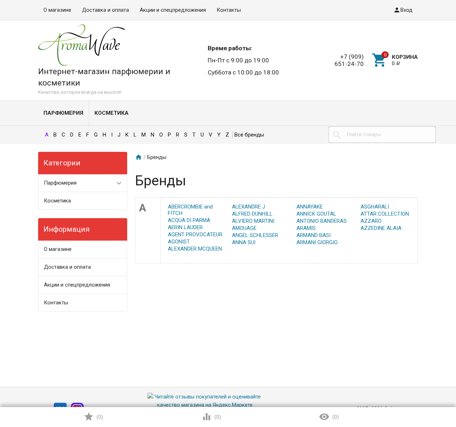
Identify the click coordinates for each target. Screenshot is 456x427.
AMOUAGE (244, 228)
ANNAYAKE (309, 207)
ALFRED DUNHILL (252, 214)
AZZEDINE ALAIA (381, 228)
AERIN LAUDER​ (185, 227)
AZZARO (371, 221)
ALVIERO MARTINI (253, 221)
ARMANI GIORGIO (317, 242)
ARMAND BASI (313, 235)
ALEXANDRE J (248, 207)
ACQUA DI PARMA (189, 220)
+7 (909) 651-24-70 (349, 60)
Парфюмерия (63, 113)
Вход (406, 10)
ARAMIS (306, 228)
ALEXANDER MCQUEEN (195, 249)
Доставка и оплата (105, 10)
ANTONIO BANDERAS (321, 221)
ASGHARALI (375, 207)
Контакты (229, 10)
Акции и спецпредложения (173, 10)
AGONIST (179, 241)
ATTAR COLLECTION (385, 214)
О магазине (57, 10)
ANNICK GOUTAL (316, 214)
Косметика (111, 113)
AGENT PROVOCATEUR (195, 234)
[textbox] (382, 135)
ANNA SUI (243, 242)
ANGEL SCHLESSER (255, 235)
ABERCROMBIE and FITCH (190, 210)
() (99, 417)
